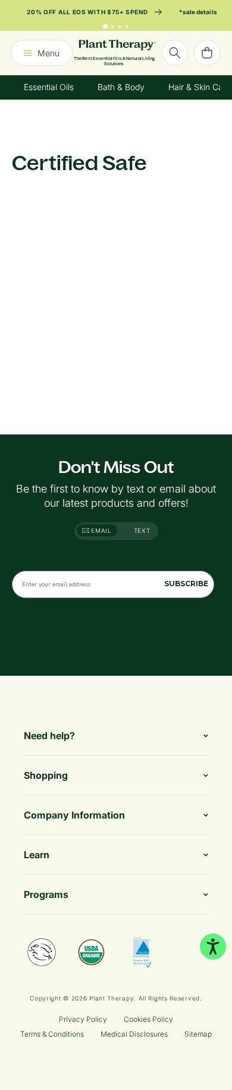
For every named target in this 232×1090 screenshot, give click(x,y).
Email (100, 530)
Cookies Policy (148, 1019)
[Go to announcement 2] (112, 26)
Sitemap (198, 1034)
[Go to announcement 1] (105, 26)
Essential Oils (49, 87)
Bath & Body (121, 87)
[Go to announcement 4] (126, 26)
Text (142, 530)
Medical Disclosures (134, 1034)
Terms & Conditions (52, 1034)
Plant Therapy (111, 998)
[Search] (175, 53)
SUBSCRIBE (186, 583)
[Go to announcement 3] (119, 26)
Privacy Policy (83, 1019)
